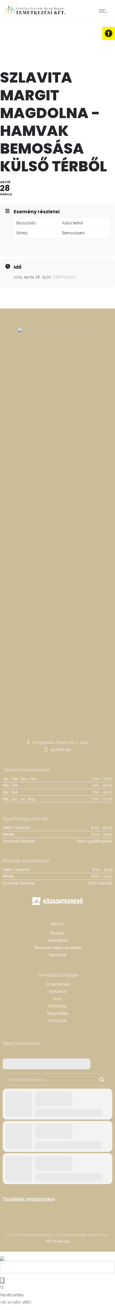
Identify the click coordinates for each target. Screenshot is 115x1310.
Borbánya (57, 991)
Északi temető (58, 984)
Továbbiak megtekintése (29, 1199)
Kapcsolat (57, 955)
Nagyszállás (57, 1013)
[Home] (35, 14)
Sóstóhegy (57, 1006)
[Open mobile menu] (104, 10)
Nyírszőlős (57, 1020)
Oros (57, 999)
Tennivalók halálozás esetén (57, 948)
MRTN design (58, 1241)
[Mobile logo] (2, 1255)
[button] (108, 33)
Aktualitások (57, 940)
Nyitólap (57, 933)
